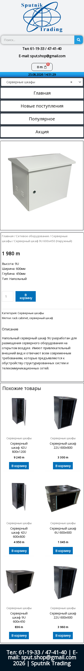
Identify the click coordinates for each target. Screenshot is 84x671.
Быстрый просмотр (19, 430)
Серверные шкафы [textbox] (38, 82)
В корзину (26, 296)
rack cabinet (20, 318)
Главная (8, 236)
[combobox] (42, 82)
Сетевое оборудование (32, 236)
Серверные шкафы (31, 313)
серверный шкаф (41, 318)
